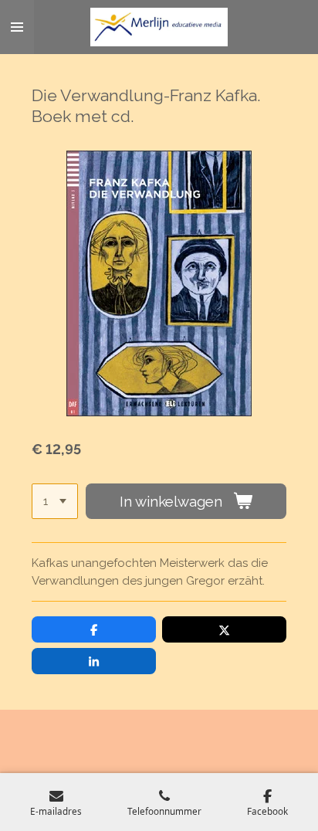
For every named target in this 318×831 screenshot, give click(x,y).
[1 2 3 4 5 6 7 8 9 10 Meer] (55, 501)
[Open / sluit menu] (17, 27)
